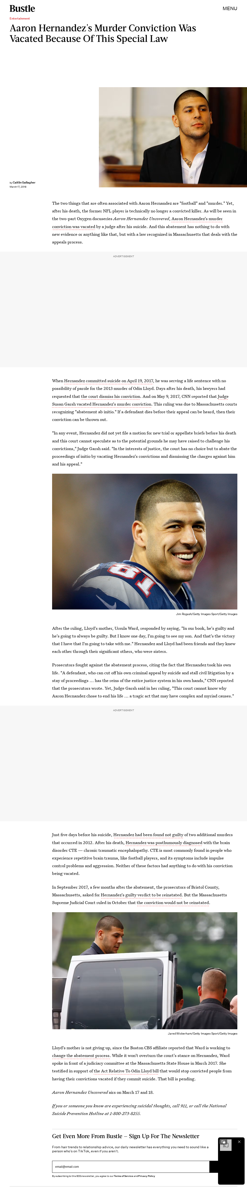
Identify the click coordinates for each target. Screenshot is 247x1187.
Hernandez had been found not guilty (148, 834)
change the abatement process (81, 1055)
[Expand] (223, 1142)
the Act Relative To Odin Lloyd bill (126, 1071)
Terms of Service (123, 1176)
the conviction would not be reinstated (173, 902)
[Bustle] (22, 8)
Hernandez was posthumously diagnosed (164, 842)
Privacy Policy (146, 1176)
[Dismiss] (239, 1142)
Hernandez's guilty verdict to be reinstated (141, 895)
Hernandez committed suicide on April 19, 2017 (108, 380)
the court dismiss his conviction (110, 396)
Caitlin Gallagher (24, 182)
